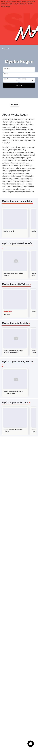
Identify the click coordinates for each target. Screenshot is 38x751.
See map (14, 105)
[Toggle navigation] (32, 27)
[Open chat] (30, 744)
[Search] (19, 85)
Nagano (4, 49)
